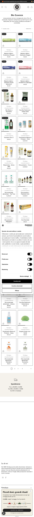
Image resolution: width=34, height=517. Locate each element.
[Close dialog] (30, 491)
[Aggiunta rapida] (3, 45)
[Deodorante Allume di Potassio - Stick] (25, 124)
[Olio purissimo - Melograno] (8, 206)
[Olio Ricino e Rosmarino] (8, 96)
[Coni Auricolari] (25, 206)
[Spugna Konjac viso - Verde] (25, 317)
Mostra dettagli (24, 276)
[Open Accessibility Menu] (4, 513)
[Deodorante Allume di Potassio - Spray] (8, 317)
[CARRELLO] (31, 7)
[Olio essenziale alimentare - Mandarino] (8, 345)
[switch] (29, 259)
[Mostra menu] (2, 7)
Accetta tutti (17, 281)
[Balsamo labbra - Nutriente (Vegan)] (25, 40)
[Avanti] (28, 368)
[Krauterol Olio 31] (8, 124)
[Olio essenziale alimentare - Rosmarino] (25, 345)
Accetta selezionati (17, 286)
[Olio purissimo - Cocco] (25, 151)
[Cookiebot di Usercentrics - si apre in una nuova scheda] (25, 225)
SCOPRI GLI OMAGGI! (17, 510)
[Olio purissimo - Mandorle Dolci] (25, 179)
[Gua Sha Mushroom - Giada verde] (25, 96)
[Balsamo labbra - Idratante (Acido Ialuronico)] (8, 67)
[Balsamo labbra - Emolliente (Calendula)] (25, 67)
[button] (5, 7)
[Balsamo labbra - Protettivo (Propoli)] (8, 40)
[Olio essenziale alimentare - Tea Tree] (8, 179)
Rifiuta (17, 290)
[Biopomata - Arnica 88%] (8, 151)
